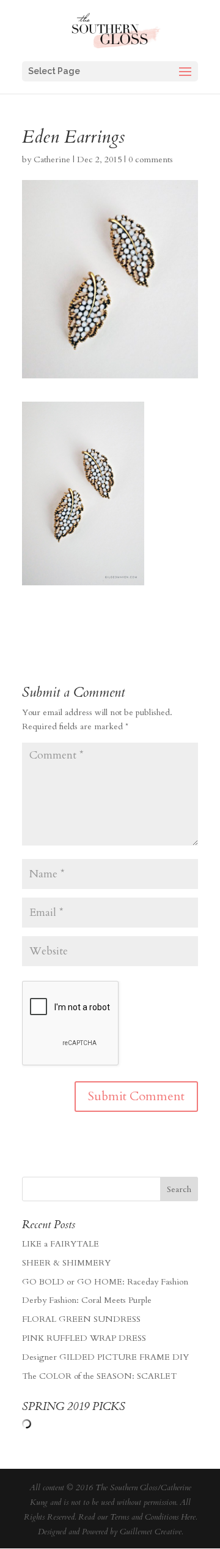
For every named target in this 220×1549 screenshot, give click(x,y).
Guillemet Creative (151, 1531)
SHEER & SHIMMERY (66, 1263)
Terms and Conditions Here (153, 1517)
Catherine (52, 159)
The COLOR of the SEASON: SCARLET (99, 1376)
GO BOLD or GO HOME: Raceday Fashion (105, 1282)
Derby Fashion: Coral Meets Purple (87, 1300)
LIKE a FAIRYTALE (60, 1244)
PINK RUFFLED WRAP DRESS (84, 1338)
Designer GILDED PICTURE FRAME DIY (105, 1357)
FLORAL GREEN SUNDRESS (81, 1319)
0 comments (150, 159)
